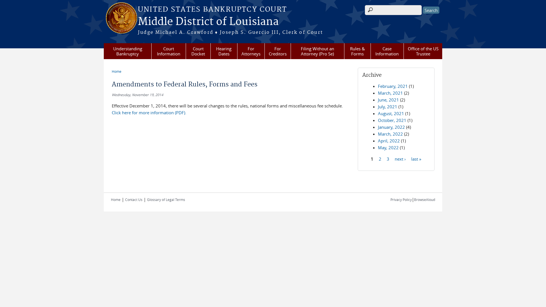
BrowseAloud (424, 199)
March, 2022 (390, 134)
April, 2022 (389, 141)
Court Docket (198, 51)
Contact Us (133, 199)
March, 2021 (390, 93)
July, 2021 (387, 106)
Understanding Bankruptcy (127, 51)
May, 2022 (388, 147)
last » (416, 158)
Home (116, 71)
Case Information (387, 51)
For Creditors (278, 51)
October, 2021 (392, 120)
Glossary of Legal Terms (166, 199)
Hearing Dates (223, 51)
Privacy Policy (401, 199)
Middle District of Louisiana (208, 21)
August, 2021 (391, 113)
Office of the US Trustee (423, 51)
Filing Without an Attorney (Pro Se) (317, 51)
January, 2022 (391, 127)
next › (400, 158)
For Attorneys (250, 51)
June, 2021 (388, 100)
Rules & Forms (357, 51)
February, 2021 (393, 86)
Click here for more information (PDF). (149, 112)
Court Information (168, 51)
